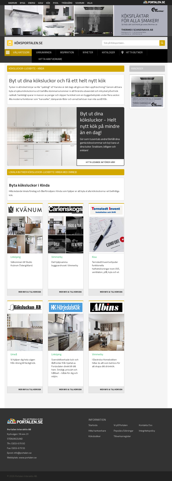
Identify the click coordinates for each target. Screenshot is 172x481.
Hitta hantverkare (50, 59)
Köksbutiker (95, 436)
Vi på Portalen (121, 425)
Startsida (93, 425)
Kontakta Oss (145, 425)
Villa (89, 3)
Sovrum (79, 3)
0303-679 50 (18, 443)
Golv (40, 3)
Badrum (12, 3)
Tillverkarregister (122, 436)
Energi (31, 3)
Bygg (22, 3)
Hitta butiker (134, 52)
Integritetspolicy (147, 430)
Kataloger (108, 52)
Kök (48, 3)
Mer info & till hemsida (29, 292)
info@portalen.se (23, 453)
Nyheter (88, 52)
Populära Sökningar (123, 430)
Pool (55, 3)
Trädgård (66, 3)
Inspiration (67, 52)
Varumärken (43, 52)
